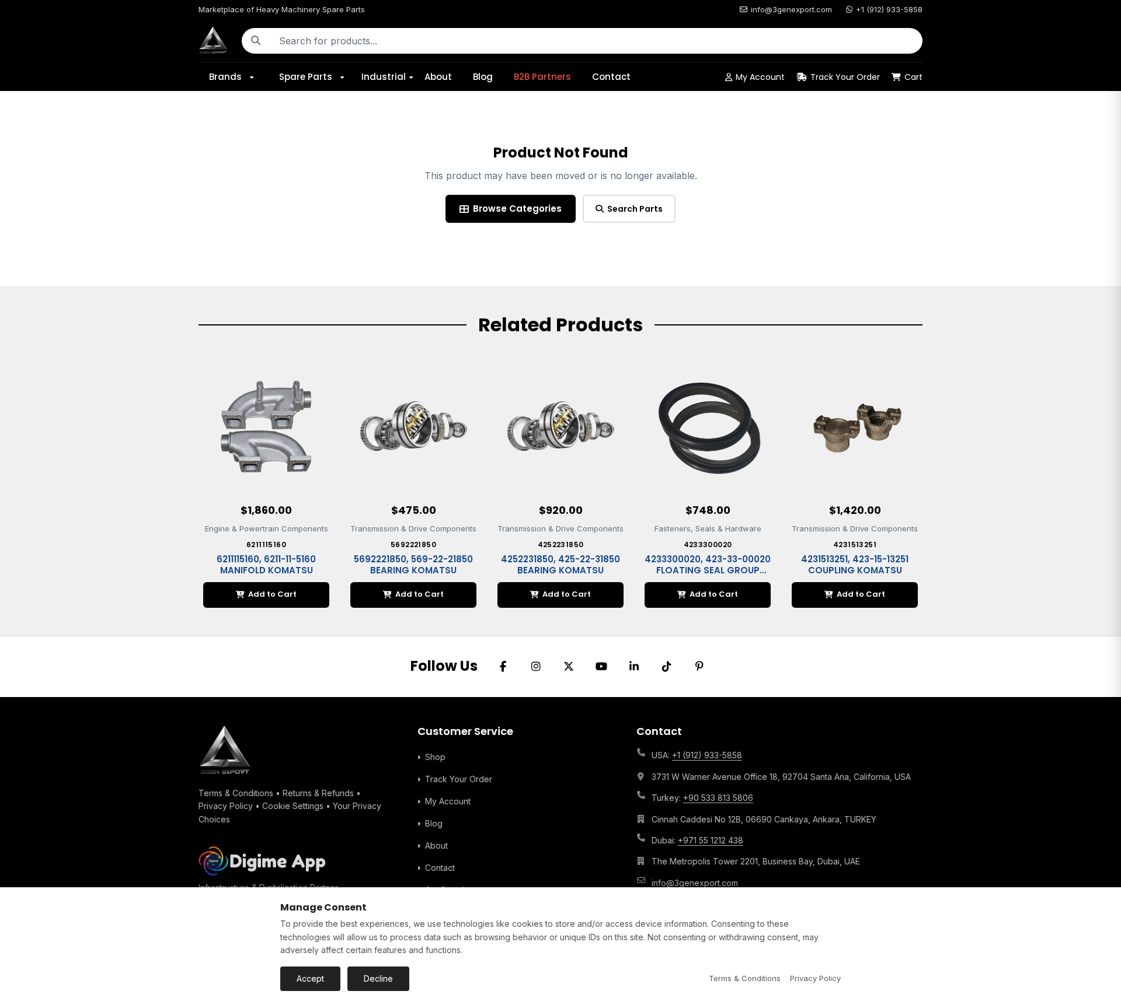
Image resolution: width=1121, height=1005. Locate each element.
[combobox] (596, 40)
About (438, 77)
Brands (225, 77)
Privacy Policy (226, 806)
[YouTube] (601, 666)
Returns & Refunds (318, 793)
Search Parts (635, 209)
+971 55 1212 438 (710, 840)
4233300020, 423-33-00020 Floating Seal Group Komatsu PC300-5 (708, 570)
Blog (483, 77)
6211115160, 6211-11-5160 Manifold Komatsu (266, 565)
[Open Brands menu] (256, 77)
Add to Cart (272, 594)
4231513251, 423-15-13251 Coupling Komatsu (854, 565)
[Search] (256, 40)
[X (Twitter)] (568, 666)
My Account (760, 77)
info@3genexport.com (791, 9)
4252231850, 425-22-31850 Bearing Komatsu (560, 565)
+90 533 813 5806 (718, 798)
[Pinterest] (699, 666)
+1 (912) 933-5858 (889, 9)
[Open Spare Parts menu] (346, 77)
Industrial (383, 77)
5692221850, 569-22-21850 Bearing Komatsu (413, 565)
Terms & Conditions (236, 793)
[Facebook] (503, 666)
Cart (913, 77)
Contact (611, 77)
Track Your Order (845, 77)
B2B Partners (542, 77)
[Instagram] (536, 666)
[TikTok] (666, 666)
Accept (310, 978)
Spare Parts (305, 77)
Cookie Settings (292, 806)
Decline (378, 978)
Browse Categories (517, 208)
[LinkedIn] (634, 666)
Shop (435, 757)
